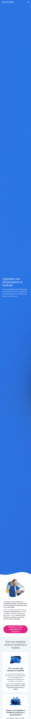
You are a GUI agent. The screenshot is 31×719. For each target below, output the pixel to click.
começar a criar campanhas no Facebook (15, 629)
